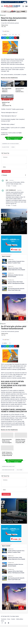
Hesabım (13, 621)
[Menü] (2, 6)
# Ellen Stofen (5, 147)
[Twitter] (5, 625)
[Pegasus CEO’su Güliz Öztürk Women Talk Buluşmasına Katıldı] (14, 281)
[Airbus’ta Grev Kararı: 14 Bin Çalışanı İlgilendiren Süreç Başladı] (14, 268)
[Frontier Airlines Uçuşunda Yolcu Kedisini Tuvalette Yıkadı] (14, 261)
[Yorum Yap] (13, 34)
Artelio (20, 618)
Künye (8, 621)
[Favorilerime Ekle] (10, 34)
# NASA (13, 147)
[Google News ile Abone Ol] (6, 31)
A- (19, 34)
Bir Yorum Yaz (5, 153)
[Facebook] (2, 625)
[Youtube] (8, 625)
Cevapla (14, 185)
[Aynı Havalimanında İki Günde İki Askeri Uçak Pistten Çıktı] (14, 288)
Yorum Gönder (6, 171)
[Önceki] (2, 221)
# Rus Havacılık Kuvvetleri (8, 472)
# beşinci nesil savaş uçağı (8, 468)
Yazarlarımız (3, 621)
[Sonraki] (26, 221)
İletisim (2, 623)
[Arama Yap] (23, 6)
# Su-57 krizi (19, 472)
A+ (16, 34)
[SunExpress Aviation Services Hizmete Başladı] (14, 221)
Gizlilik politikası (19, 621)
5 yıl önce (11, 180)
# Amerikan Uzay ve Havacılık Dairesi (10, 143)
